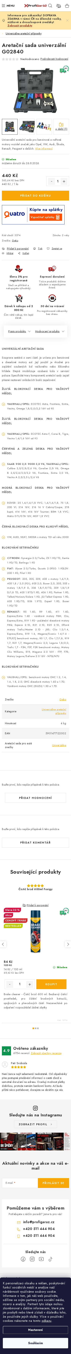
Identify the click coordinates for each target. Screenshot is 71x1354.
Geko (15, 240)
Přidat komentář (35, 842)
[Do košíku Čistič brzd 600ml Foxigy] (51, 984)
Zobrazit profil (33, 1124)
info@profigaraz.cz (39, 1222)
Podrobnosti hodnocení (54, 59)
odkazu (46, 1321)
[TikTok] (50, 1259)
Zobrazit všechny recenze (46, 1053)
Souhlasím (35, 1343)
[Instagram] (32, 1259)
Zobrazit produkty (20, 25)
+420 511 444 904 (39, 1228)
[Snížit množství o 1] (51, 181)
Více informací (44, 149)
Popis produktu (17, 331)
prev (3, 944)
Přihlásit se (53, 1183)
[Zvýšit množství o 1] (64, 181)
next (68, 944)
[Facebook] (23, 1259)
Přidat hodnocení (35, 798)
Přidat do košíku (35, 195)
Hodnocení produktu (47, 331)
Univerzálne (59, 745)
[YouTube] (41, 1259)
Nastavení (35, 1330)
